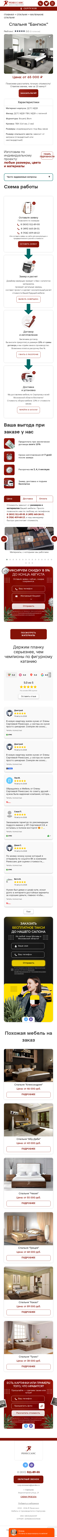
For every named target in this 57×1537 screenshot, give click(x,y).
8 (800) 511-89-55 (30, 224)
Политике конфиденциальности (29, 613)
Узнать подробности (47, 155)
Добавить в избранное (28, 1504)
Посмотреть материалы (28, 634)
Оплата (43, 499)
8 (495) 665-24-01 (30, 229)
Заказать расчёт (28, 93)
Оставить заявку (28, 244)
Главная (9, 15)
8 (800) (28, 1472)
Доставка (28, 499)
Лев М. (17, 778)
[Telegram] (26, 1019)
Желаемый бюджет (30, 596)
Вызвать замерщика (29, 299)
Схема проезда (28, 1497)
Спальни (22, 15)
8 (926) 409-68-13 (30, 233)
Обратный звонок (28, 1479)
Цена (9, 499)
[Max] (31, 1019)
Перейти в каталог (28, 410)
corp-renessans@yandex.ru (28, 1485)
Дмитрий (18, 744)
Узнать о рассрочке (28, 354)
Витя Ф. (17, 879)
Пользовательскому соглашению (22, 615)
